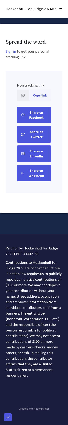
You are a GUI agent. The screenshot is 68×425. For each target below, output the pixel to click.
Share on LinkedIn (36, 153)
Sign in (11, 51)
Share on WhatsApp (36, 173)
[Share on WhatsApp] (8, 408)
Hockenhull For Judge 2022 (23, 8)
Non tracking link (30, 85)
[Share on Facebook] (8, 397)
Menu (54, 9)
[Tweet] (8, 387)
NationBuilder (41, 408)
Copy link (40, 95)
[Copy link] (8, 365)
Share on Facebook (36, 115)
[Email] (8, 376)
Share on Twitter (36, 134)
